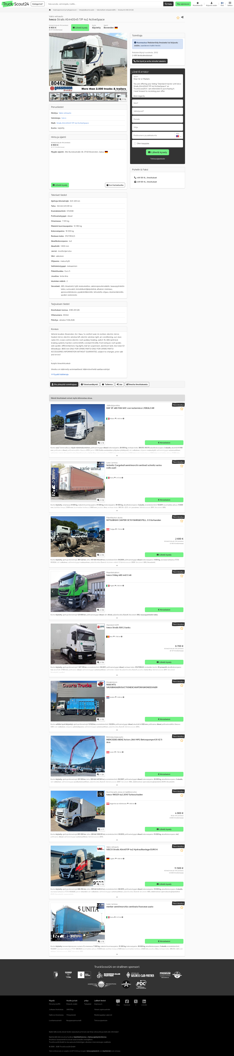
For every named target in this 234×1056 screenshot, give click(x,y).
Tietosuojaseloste (157, 158)
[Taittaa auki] (117, 456)
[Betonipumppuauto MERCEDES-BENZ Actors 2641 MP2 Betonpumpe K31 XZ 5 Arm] (78, 756)
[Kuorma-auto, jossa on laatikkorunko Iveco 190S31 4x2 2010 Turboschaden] (78, 811)
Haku (169, 4)
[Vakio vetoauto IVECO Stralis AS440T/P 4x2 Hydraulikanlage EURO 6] (78, 866)
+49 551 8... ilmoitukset (147, 177)
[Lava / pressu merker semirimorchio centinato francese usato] (78, 923)
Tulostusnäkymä (90, 384)
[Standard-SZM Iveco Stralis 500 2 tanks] (78, 644)
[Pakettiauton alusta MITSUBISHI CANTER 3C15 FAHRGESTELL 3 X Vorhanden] (78, 536)
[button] (230, 4)
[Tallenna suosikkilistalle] (178, 17)
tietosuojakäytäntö (93, 1051)
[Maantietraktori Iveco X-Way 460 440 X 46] (78, 591)
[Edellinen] (51, 67)
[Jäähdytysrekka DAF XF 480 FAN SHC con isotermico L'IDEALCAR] (78, 424)
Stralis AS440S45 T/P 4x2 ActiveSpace (73, 123)
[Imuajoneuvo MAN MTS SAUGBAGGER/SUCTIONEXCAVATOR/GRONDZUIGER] (78, 701)
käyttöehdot (107, 1051)
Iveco (64, 118)
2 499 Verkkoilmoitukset (142, 55)
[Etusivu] (50, 10)
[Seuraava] (124, 67)
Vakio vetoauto (65, 113)
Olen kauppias (143, 143)
